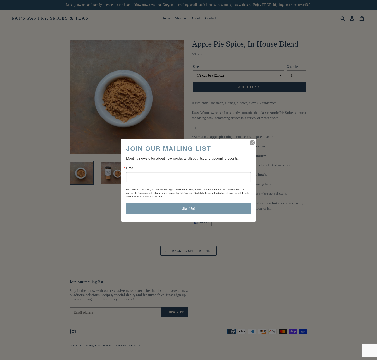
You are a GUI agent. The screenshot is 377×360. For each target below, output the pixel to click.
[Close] (252, 142)
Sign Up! (188, 208)
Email (130, 168)
